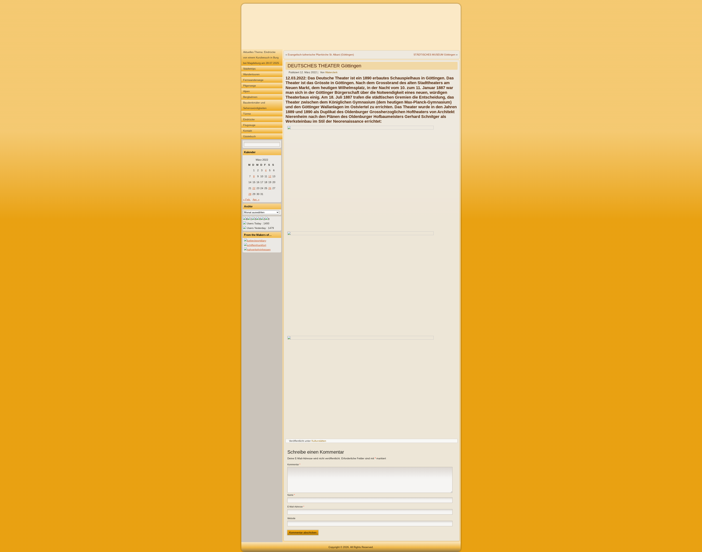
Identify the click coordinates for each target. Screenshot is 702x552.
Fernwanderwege (253, 79)
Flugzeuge (249, 125)
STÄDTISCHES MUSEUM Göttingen (434, 54)
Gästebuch (249, 136)
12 (269, 176)
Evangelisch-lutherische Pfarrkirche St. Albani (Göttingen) (321, 54)
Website (291, 518)
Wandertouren (251, 74)
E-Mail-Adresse (295, 506)
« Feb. (247, 199)
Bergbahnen (250, 96)
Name (291, 495)
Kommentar (293, 464)
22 (253, 188)
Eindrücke (249, 119)
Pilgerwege (249, 85)
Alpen (246, 91)
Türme (247, 113)
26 (269, 188)
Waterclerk (331, 72)
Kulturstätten (319, 440)
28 (249, 194)
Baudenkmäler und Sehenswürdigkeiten (255, 105)
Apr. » (256, 199)
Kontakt (247, 130)
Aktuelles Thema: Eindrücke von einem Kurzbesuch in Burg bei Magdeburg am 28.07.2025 (261, 57)
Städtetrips (249, 68)
